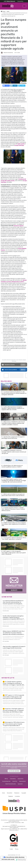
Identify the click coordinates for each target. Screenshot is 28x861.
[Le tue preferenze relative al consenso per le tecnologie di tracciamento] (21, 860)
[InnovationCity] (8, 6)
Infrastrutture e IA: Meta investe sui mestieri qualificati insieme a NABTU (12, 466)
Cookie (11, 849)
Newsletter (9, 793)
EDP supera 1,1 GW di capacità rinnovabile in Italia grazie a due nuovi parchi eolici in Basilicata (14, 553)
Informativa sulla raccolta (8, 859)
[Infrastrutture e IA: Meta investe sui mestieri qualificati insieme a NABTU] (14, 460)
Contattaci (17, 796)
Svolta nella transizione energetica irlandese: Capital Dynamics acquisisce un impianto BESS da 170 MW (13, 408)
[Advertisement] (14, 757)
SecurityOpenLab (6, 781)
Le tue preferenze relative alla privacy (14, 857)
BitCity (6, 778)
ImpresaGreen (22, 781)
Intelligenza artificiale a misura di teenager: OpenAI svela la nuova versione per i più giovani (14, 452)
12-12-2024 (17, 52)
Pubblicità (10, 796)
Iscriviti (23, 364)
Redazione (16, 793)
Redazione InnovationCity (8, 52)
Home (3, 11)
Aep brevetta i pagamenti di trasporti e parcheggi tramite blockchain (13, 437)
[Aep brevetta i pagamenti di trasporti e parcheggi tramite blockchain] (14, 431)
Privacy (16, 849)
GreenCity (14, 781)
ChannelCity (20, 1)
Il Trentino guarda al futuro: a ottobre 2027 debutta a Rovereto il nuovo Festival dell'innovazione (13, 509)
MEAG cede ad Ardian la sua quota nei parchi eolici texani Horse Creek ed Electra (13, 494)
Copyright (23, 793)
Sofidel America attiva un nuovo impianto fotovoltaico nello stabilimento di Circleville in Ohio (14, 524)
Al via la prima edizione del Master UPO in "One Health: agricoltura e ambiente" (14, 538)
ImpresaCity (20, 778)
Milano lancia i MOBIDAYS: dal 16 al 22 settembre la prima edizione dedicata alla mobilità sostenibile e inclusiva (13, 423)
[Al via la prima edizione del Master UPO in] (14, 532)
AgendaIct (20, 783)
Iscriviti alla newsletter (14, 771)
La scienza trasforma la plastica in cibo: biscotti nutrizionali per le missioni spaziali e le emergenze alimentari (14, 393)
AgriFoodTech (23, 82)
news (8, 11)
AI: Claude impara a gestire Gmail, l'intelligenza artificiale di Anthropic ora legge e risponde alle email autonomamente (14, 480)
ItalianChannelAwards (10, 783)
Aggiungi (23, 369)
